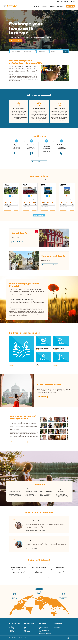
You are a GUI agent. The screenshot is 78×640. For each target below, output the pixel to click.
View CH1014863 (52, 210)
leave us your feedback (44, 630)
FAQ (10, 633)
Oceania (25, 630)
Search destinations (39, 215)
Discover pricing (42, 396)
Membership (11, 631)
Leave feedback (39, 574)
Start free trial (70, 6)
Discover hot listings (18, 241)
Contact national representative (18, 441)
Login (74, 1)
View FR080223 (34, 210)
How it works (11, 628)
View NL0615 (16, 210)
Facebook (42, 633)
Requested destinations (7, 210)
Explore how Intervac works (39, 161)
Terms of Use (56, 626)
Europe (25, 628)
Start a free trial (16, 41)
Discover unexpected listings (49, 264)
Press (40, 631)
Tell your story (59, 574)
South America (27, 633)
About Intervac (12, 630)
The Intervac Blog (42, 626)
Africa (25, 627)
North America (27, 631)
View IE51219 (72, 210)
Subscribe (19, 574)
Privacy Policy (57, 627)
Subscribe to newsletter (44, 627)
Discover (11, 365)
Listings (10, 626)
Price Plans (11, 627)
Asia (25, 626)
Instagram (49, 633)
